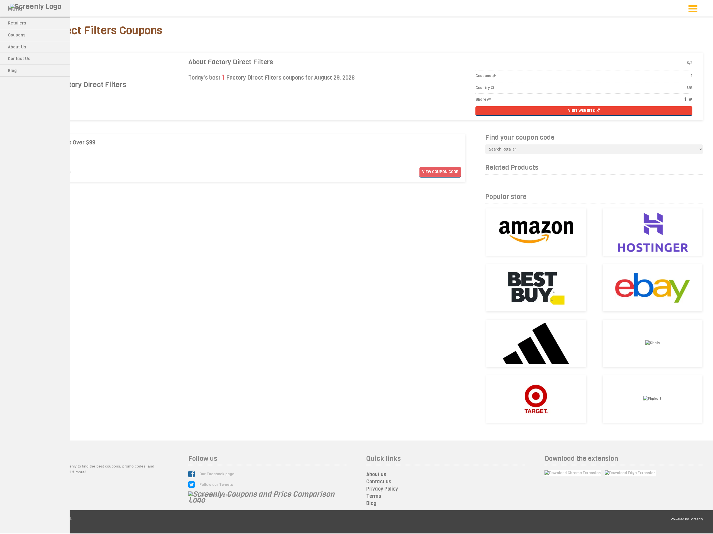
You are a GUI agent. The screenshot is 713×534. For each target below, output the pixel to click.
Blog (12, 70)
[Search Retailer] (594, 149)
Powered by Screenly (687, 519)
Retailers (17, 23)
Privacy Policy (382, 489)
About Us (17, 47)
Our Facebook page (216, 474)
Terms (373, 496)
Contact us (378, 481)
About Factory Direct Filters (230, 62)
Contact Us (19, 58)
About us (376, 474)
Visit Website (582, 110)
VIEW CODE (440, 171)
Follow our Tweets (216, 484)
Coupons (17, 35)
